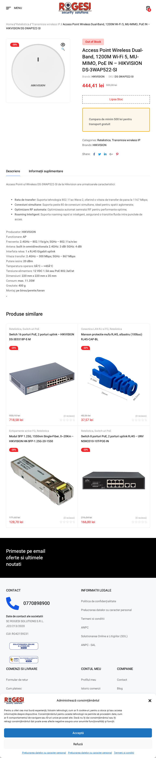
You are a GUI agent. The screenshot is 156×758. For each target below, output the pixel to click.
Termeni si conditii (124, 753)
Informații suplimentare (46, 171)
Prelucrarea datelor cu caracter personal (44, 753)
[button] (150, 701)
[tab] (13, 171)
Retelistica (22, 24)
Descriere (13, 171)
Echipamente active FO (22, 431)
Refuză (78, 744)
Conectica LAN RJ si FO (94, 329)
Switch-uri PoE (31, 329)
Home (10, 24)
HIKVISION (98, 77)
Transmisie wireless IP (46, 24)
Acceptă (78, 733)
